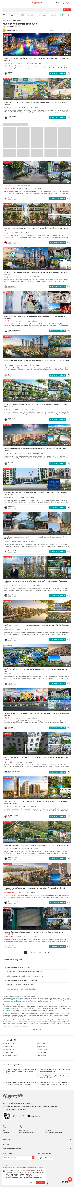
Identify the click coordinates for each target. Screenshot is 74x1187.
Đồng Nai (42, 1049)
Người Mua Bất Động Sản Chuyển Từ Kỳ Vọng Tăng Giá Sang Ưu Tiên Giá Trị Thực (55, 1070)
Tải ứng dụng (60, 3)
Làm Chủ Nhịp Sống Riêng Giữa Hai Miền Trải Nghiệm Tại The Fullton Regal (55, 1077)
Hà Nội (41, 1043)
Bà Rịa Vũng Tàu (10, 1055)
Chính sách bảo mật (24, 1170)
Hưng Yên (42, 1055)
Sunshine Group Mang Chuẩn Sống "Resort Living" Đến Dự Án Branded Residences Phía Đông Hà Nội (21, 1083)
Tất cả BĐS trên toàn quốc (13, 20)
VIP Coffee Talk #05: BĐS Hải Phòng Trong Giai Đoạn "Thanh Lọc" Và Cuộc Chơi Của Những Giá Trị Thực (55, 1083)
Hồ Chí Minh (9, 1043)
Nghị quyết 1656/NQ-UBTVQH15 (12, 1008)
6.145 (44, 952)
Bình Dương (42, 1046)
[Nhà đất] (37, 2)
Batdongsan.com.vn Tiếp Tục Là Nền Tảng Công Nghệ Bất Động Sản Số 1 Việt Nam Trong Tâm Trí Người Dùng (21, 1071)
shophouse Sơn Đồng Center (17, 998)
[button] (68, 15)
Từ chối (30, 1182)
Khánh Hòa (8, 1049)
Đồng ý (41, 1182)
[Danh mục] (2, 2)
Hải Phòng (8, 1052)
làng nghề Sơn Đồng (37, 1020)
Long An (41, 1052)
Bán (4, 20)
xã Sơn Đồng (25, 1008)
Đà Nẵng (7, 1046)
